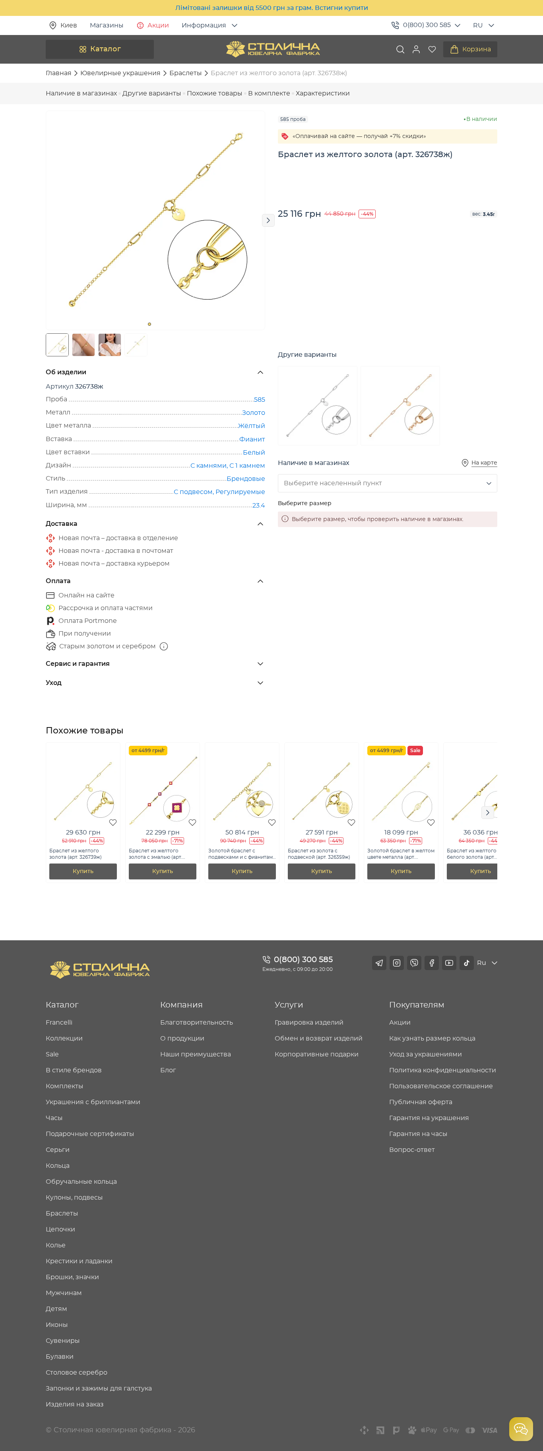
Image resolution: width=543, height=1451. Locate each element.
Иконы (57, 1325)
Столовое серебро (76, 1372)
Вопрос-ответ (412, 1150)
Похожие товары (214, 93)
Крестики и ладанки (79, 1261)
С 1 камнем (247, 466)
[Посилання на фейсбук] (432, 963)
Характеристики (323, 93)
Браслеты (62, 1213)
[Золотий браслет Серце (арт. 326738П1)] (400, 405)
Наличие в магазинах (81, 93)
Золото (253, 413)
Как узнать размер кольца (432, 1038)
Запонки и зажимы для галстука (99, 1388)
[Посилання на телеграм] (379, 963)
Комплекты (64, 1086)
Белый (254, 452)
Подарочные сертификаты (90, 1134)
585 (259, 400)
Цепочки (60, 1229)
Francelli (59, 1022)
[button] (416, 49)
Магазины (107, 25)
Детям (56, 1309)
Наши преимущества (195, 1054)
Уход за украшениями (425, 1054)
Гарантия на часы (418, 1134)
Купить (83, 871)
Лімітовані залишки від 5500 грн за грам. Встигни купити (271, 8)
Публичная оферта (420, 1102)
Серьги (58, 1150)
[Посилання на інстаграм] (397, 963)
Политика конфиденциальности (442, 1070)
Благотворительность (196, 1022)
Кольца (58, 1166)
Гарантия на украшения (429, 1118)
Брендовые (246, 479)
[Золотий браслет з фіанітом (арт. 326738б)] (317, 405)
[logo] (273, 49)
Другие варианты (151, 93)
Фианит (252, 439)
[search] (400, 49)
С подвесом (193, 492)
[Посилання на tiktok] (467, 963)
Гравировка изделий (309, 1022)
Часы (54, 1118)
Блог (168, 1070)
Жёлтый (251, 426)
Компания (181, 1005)
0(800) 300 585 (427, 25)
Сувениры (63, 1341)
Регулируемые (240, 492)
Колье (56, 1245)
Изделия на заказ (75, 1404)
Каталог (105, 49)
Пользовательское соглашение (441, 1086)
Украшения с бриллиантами (93, 1102)
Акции (158, 25)
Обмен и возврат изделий (319, 1038)
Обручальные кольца (81, 1182)
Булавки (60, 1357)
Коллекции (64, 1038)
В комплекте (269, 93)
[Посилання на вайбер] (414, 963)
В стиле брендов (74, 1070)
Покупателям (416, 1005)
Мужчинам (64, 1293)
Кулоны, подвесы (74, 1197)
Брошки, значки (72, 1277)
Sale (52, 1054)
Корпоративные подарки (317, 1054)
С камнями (208, 466)
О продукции (182, 1038)
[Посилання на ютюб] (449, 963)
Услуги (289, 1005)
